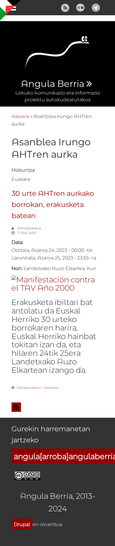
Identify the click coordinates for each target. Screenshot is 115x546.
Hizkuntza (23, 170)
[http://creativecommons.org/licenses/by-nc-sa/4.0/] (27, 475)
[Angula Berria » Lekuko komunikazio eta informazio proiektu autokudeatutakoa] (57, 54)
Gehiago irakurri (29, 387)
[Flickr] (80, 7)
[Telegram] (96, 7)
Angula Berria (52, 84)
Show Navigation (10, 9)
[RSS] (65, 7)
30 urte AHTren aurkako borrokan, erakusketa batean (53, 205)
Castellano (51, 387)
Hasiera (20, 116)
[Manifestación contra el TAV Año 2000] (54, 283)
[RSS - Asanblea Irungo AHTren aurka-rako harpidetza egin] (58, 407)
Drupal (22, 524)
